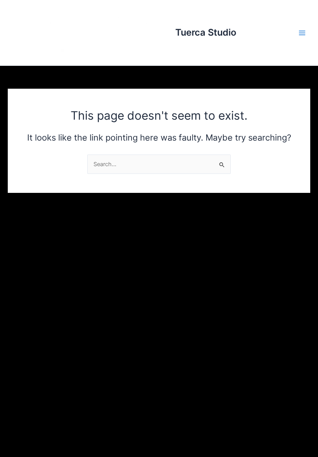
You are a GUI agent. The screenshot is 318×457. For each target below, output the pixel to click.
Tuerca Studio (205, 32)
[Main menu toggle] (302, 33)
